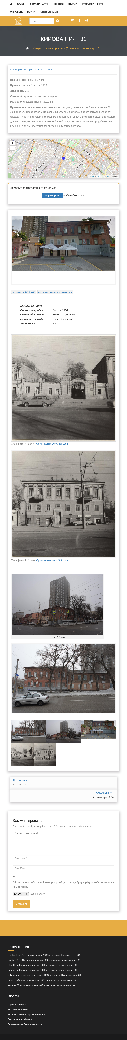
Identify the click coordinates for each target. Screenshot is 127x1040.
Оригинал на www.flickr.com (52, 443)
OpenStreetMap (103, 176)
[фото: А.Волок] (57, 604)
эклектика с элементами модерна (55, 292)
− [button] (12, 148)
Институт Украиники (18, 1009)
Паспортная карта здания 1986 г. (31, 69)
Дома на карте (39, 4)
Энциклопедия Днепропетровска (25, 1024)
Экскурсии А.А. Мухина (20, 1019)
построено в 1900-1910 (24, 292)
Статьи (72, 4)
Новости (58, 4)
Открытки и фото (92, 4)
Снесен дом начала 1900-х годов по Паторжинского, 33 (51, 955)
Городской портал (17, 1004)
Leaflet (91, 176)
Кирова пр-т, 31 (91, 48)
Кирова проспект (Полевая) (61, 48)
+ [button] (12, 143)
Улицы (21, 4)
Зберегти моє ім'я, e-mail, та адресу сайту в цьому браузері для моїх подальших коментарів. (63, 884)
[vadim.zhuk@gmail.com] (72, 20)
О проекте (16, 12)
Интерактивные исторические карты (26, 1014)
